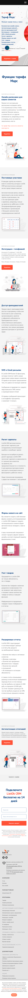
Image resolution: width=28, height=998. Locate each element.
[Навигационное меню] (25, 2)
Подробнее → (8, 519)
